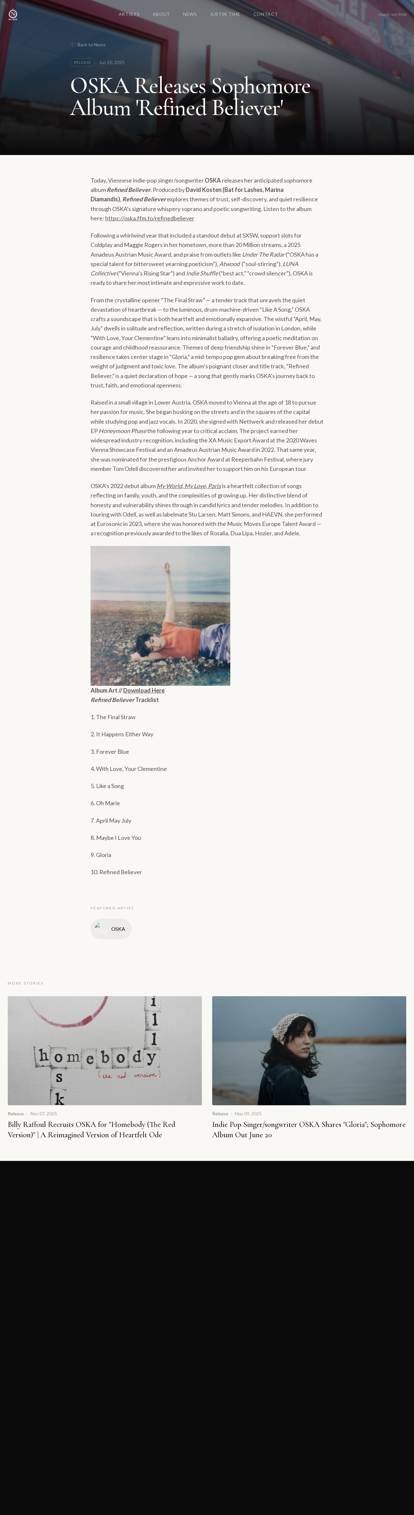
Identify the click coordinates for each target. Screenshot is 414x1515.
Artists (129, 14)
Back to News (91, 44)
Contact (266, 14)
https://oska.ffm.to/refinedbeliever (149, 218)
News (190, 14)
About (161, 14)
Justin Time (225, 14)
